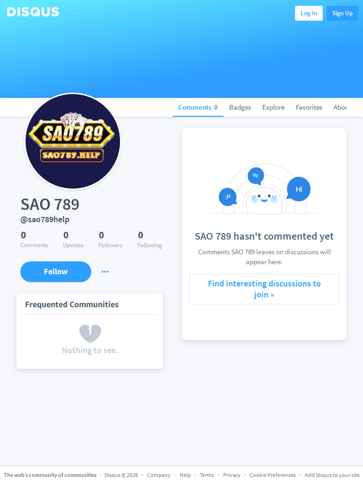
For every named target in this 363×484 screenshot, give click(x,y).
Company (159, 474)
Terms (207, 474)
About (342, 107)
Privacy (232, 474)
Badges (240, 107)
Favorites (309, 107)
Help (185, 474)
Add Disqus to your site (332, 474)
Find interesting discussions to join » (264, 289)
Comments (198, 107)
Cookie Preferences (273, 474)
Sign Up (342, 13)
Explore (273, 107)
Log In (309, 13)
